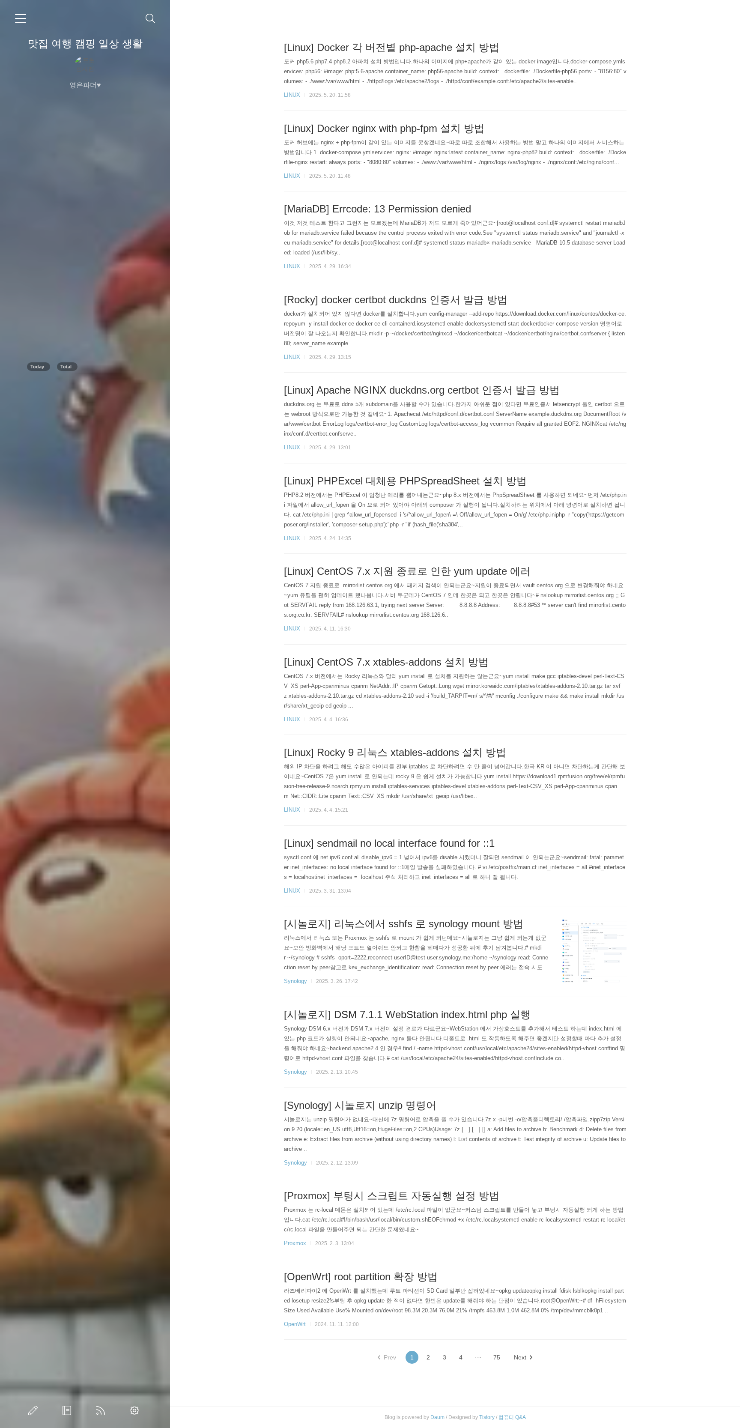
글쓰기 (34, 1410)
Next (520, 1357)
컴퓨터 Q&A (512, 1417)
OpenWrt (295, 1324)
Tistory (487, 1417)
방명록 (68, 1410)
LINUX (292, 95)
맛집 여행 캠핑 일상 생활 (85, 43)
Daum (437, 1417)
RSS (102, 1410)
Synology (295, 981)
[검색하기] (150, 19)
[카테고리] (20, 18)
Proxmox (295, 1243)
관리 (136, 1410)
